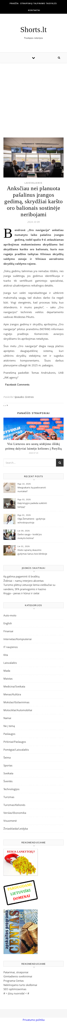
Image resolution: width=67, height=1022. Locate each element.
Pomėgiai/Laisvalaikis (16, 749)
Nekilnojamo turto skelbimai (20, 985)
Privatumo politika (33, 1019)
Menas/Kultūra (12, 694)
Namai (7, 718)
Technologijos (11, 789)
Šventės (8, 781)
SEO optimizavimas (14, 989)
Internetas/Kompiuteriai (17, 639)
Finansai (8, 631)
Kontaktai (34, 10)
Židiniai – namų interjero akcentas (23, 580)
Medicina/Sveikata (14, 686)
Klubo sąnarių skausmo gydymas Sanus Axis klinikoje (32, 551)
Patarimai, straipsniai (15, 972)
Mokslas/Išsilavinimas (16, 702)
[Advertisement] (33, 97)
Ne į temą (9, 726)
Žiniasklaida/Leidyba (15, 828)
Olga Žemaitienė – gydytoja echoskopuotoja (31, 520)
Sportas (7, 765)
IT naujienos (10, 647)
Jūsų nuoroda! (16, 993)
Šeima (7, 757)
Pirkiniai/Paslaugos (14, 741)
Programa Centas (13, 980)
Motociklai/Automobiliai (17, 710)
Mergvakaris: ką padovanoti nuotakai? (32, 489)
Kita (5, 655)
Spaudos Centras (24, 397)
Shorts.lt (33, 29)
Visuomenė (10, 820)
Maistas (8, 678)
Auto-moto (9, 615)
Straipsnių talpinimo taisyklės (38, 3)
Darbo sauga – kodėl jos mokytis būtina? (30, 536)
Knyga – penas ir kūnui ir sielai (21, 593)
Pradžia (14, 3)
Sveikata (8, 773)
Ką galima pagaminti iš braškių (21, 576)
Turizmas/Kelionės (14, 805)
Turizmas (8, 797)
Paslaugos (9, 734)
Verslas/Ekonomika (14, 812)
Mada (6, 670)
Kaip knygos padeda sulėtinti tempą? (32, 505)
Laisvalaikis (33, 182)
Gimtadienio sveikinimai (17, 976)
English (7, 623)
